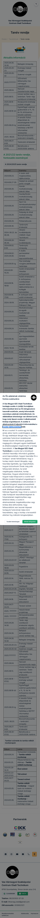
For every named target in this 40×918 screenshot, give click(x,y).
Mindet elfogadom (30, 521)
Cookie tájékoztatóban (12, 427)
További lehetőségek (13, 521)
